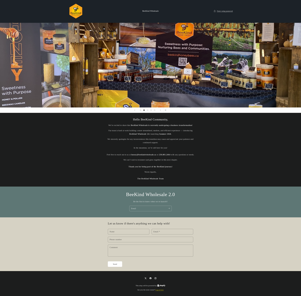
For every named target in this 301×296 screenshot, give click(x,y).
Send (115, 264)
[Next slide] (160, 110)
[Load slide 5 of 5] (154, 110)
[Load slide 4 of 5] (151, 110)
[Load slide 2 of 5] (144, 110)
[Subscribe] (169, 208)
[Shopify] (161, 285)
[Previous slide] (134, 110)
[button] (223, 11)
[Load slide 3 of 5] (147, 110)
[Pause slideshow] (166, 110)
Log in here (159, 290)
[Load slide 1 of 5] (140, 110)
